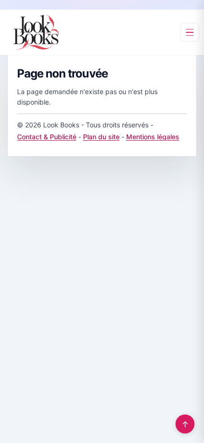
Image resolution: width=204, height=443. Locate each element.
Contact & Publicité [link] (46, 137)
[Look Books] (36, 32)
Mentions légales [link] (152, 137)
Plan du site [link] (101, 137)
